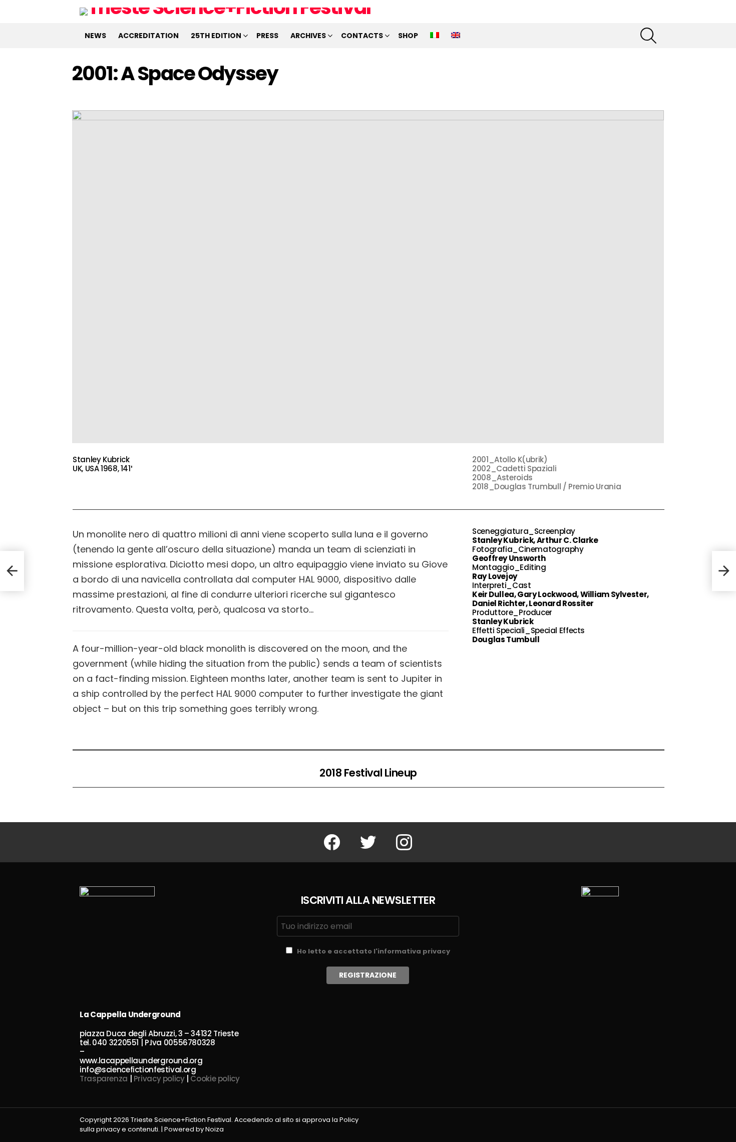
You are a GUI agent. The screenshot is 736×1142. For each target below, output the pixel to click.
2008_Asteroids (502, 477)
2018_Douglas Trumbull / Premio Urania (546, 486)
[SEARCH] (648, 35)
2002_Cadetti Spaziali (514, 468)
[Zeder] (12, 571)
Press (267, 36)
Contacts (362, 36)
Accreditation (148, 36)
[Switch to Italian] (434, 35)
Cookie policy (214, 1078)
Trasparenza (104, 1078)
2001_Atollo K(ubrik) (510, 459)
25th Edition (216, 36)
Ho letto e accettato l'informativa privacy (373, 951)
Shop (408, 36)
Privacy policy (159, 1078)
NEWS (95, 36)
